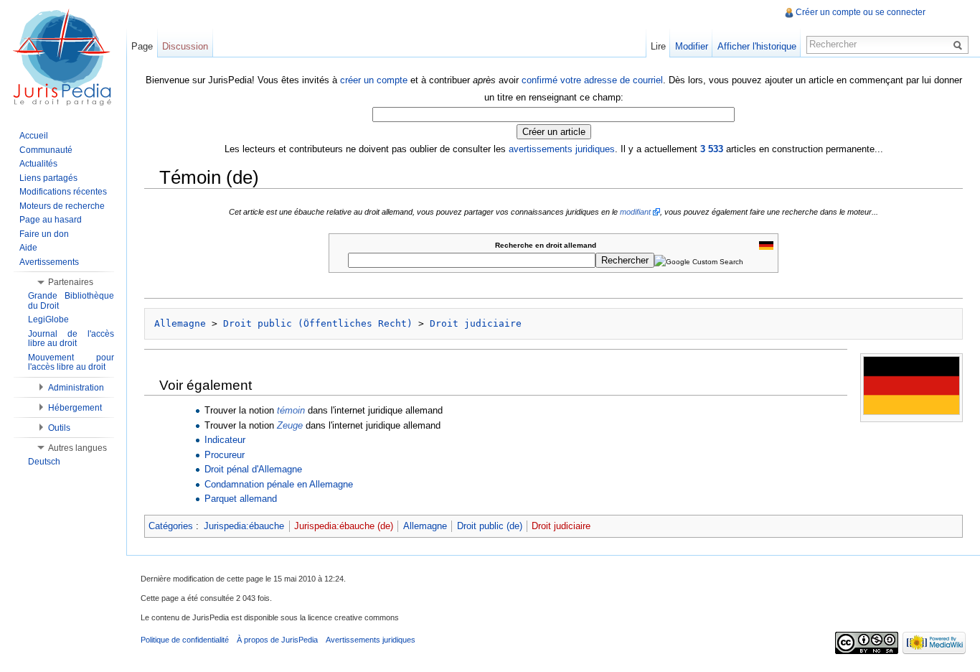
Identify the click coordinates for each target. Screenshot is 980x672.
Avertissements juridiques (370, 639)
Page (142, 46)
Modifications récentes (63, 192)
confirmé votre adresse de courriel (592, 80)
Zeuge (290, 425)
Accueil (33, 136)
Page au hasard (50, 220)
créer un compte (373, 80)
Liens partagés (48, 178)
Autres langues (77, 448)
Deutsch (44, 462)
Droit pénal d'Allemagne (253, 469)
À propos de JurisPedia (277, 639)
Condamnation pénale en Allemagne (278, 484)
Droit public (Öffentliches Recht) (318, 323)
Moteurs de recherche (62, 206)
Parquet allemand (240, 498)
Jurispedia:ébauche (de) (343, 526)
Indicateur (224, 439)
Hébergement (75, 408)
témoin (291, 410)
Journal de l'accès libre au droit (71, 339)
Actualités (38, 164)
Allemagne (180, 323)
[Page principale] (63, 57)
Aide (28, 248)
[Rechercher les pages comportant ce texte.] (960, 44)
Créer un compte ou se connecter (860, 12)
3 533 (711, 149)
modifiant (635, 211)
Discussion (185, 46)
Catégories (171, 526)
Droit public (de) (489, 526)
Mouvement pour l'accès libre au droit (71, 363)
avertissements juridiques (562, 149)
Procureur (224, 454)
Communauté (45, 150)
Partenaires (70, 282)
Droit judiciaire (476, 323)
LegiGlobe (48, 319)
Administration (76, 388)
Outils (59, 428)
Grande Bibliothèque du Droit (71, 301)
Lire (658, 46)
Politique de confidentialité (185, 639)
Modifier (691, 46)
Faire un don (44, 234)
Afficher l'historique (756, 46)
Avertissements (49, 262)
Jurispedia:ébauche (244, 526)
